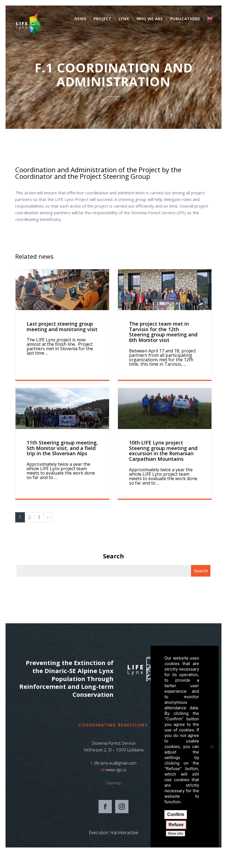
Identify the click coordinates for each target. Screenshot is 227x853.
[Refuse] (212, 746)
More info (175, 833)
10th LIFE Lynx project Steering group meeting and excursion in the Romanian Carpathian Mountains (163, 450)
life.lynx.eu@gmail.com (115, 763)
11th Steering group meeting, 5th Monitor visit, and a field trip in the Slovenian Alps (62, 448)
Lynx (124, 19)
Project (103, 19)
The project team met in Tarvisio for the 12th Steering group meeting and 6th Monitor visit (163, 331)
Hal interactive (124, 833)
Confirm (175, 814)
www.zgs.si (116, 769)
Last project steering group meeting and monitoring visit (62, 326)
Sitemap (113, 783)
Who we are (149, 19)
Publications (185, 19)
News (80, 19)
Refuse (176, 824)
